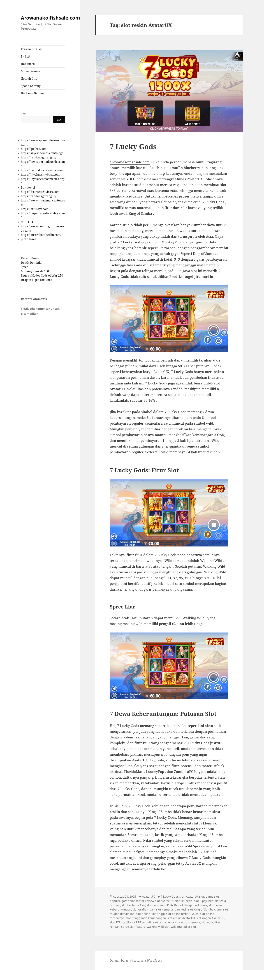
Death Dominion (32, 263)
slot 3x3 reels (184, 901)
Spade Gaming (31, 86)
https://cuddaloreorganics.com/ (42, 170)
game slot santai (132, 901)
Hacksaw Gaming (33, 93)
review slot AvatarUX (159, 901)
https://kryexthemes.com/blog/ (42, 153)
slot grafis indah (144, 909)
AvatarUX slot (195, 896)
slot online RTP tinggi (150, 914)
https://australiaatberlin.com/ (41, 235)
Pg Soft (25, 56)
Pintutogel (28, 187)
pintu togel (28, 239)
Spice (24, 267)
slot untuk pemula (187, 922)
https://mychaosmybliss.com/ (40, 175)
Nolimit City (29, 78)
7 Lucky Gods (133, 146)
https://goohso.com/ (34, 149)
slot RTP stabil (119, 922)
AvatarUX (148, 896)
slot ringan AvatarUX (210, 918)
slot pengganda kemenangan (146, 918)
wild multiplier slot (183, 927)
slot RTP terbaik (141, 922)
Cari (24, 114)
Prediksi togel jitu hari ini (192, 276)
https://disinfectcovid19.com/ (40, 192)
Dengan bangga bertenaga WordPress (136, 960)
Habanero (28, 64)
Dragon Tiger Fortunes (36, 280)
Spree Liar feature (133, 927)
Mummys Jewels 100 (35, 271)
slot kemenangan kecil (171, 909)
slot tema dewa (163, 922)
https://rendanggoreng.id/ (38, 157)
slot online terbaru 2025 (182, 914)
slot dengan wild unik (192, 905)
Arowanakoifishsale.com (50, 17)
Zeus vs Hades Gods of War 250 (42, 275)
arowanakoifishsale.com (130, 162)
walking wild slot (158, 927)
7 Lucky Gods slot (172, 896)
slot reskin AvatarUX (181, 918)
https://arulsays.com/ (35, 209)
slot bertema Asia (133, 905)
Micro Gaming (30, 71)
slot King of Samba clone (205, 909)
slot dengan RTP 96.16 (162, 905)
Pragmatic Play (31, 49)
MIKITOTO (28, 222)
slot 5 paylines (203, 901)
